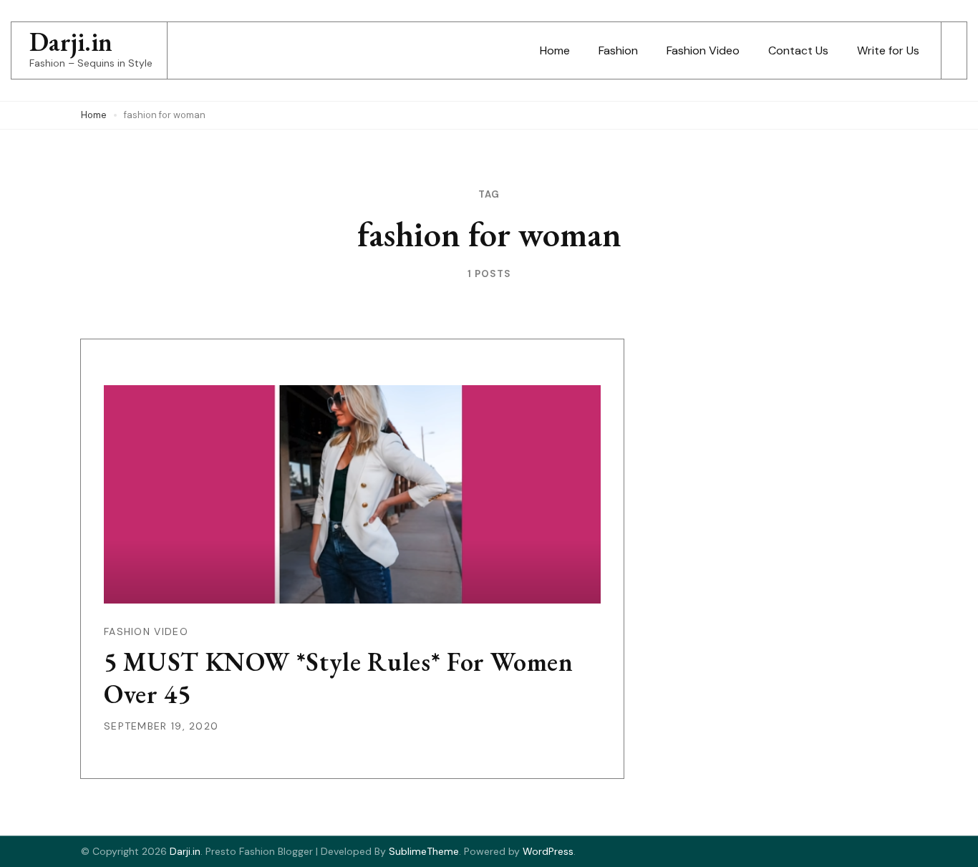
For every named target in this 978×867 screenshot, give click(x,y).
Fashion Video (703, 50)
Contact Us (798, 50)
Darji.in (70, 42)
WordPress (548, 851)
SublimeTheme (424, 851)
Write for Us (888, 50)
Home (555, 50)
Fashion (618, 50)
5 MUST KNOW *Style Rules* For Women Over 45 (338, 678)
